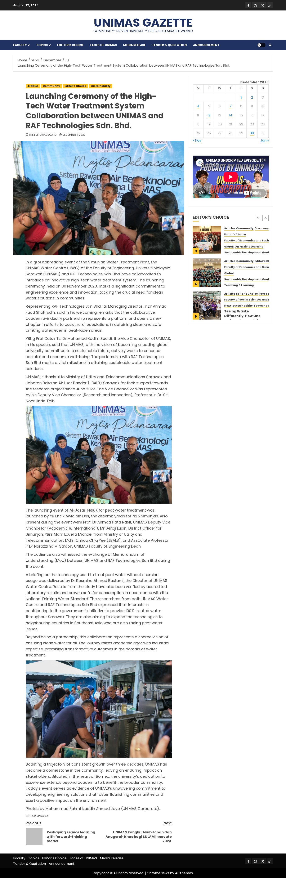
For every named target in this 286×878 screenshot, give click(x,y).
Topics (42, 45)
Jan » (264, 140)
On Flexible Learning (249, 246)
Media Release (134, 45)
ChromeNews (158, 873)
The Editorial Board (43, 135)
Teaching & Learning (239, 285)
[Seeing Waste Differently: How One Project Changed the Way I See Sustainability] (207, 305)
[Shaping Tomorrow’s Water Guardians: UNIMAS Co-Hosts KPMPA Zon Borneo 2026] (207, 272)
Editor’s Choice (70, 45)
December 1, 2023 (74, 135)
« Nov (197, 140)
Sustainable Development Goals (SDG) (251, 252)
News (228, 305)
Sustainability (100, 86)
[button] (270, 45)
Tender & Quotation (169, 45)
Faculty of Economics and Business (249, 240)
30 (252, 133)
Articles (32, 86)
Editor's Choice (75, 86)
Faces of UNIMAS (103, 45)
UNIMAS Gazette (143, 22)
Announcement (206, 45)
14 (230, 115)
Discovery (262, 228)
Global (229, 246)
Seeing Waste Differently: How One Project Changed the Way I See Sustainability (245, 318)
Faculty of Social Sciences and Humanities (254, 299)
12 (208, 115)
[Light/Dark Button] (261, 45)
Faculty (20, 45)
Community (51, 86)
